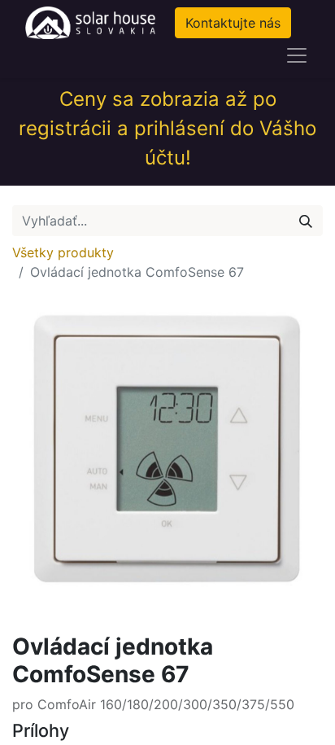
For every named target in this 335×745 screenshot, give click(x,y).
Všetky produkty (63, 252)
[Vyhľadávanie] (306, 220)
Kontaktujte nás (233, 23)
